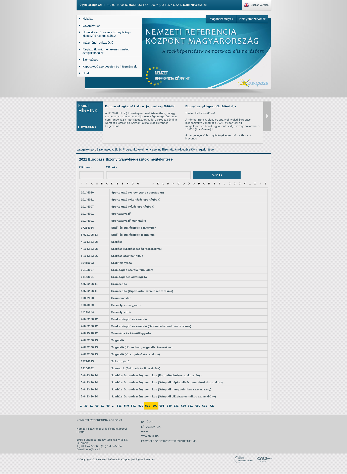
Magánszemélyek (221, 18)
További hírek (88, 127)
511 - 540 (123, 405)
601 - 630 (165, 405)
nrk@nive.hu (199, 4)
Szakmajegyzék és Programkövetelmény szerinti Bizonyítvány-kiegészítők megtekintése (155, 149)
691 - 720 (208, 405)
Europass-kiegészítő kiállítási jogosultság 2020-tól (140, 106)
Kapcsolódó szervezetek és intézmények (169, 441)
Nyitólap (147, 422)
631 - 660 (180, 405)
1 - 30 (84, 405)
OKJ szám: (86, 167)
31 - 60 (94, 405)
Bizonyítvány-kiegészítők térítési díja (210, 106)
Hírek (145, 431)
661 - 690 (194, 405)
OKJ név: (112, 167)
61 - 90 (105, 405)
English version (259, 5)
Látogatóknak (85, 149)
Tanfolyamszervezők (252, 18)
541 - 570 (137, 405)
